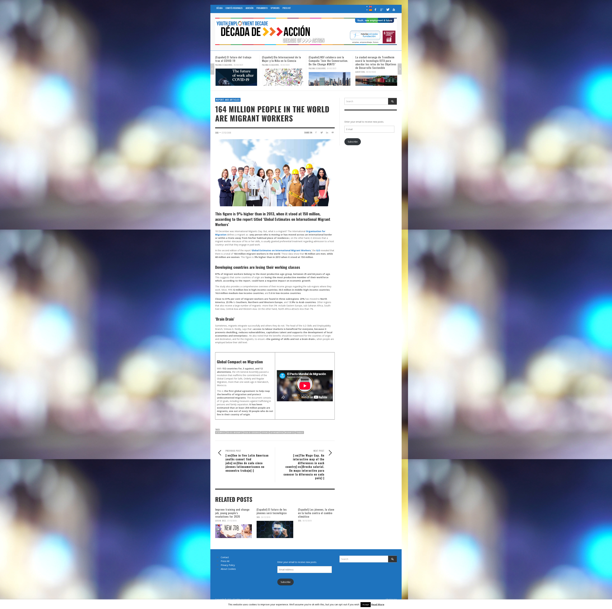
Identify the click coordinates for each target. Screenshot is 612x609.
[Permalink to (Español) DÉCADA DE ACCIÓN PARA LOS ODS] (376, 77)
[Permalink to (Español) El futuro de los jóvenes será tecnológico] (275, 529)
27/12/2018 (226, 132)
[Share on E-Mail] (332, 132)
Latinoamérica (276, 432)
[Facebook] (375, 9)
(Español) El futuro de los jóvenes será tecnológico (272, 511)
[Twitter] (388, 9)
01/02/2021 (285, 68)
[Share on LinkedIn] (327, 132)
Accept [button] (365, 604)
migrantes (289, 432)
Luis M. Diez (220, 520)
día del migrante (234, 432)
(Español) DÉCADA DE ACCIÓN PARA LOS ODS (375, 59)
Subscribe (353, 141)
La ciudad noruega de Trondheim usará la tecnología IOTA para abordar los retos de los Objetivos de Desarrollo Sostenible (329, 62)
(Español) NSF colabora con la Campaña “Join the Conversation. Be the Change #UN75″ (281, 60)
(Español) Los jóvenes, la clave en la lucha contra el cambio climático (316, 512)
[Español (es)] (370, 9)
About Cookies (228, 568)
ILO (318, 250)
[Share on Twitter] (321, 132)
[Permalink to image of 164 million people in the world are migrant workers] (275, 172)
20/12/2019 (265, 517)
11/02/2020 (378, 65)
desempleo (220, 432)
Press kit (225, 561)
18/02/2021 (238, 65)
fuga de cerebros (252, 432)
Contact (225, 557)
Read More (377, 604)
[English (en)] (370, 6)
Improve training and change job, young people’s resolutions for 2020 (232, 512)
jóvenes (265, 432)
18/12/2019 (307, 520)
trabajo (299, 432)
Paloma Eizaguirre (223, 65)
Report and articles (228, 99)
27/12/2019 (232, 520)
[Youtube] (394, 9)
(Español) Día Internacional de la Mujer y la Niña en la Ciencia (234, 59)
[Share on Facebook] (316, 132)
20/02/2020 (324, 72)
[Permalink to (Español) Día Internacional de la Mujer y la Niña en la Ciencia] (236, 77)
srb (217, 132)
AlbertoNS (313, 72)
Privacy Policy (228, 565)
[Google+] (382, 9)
